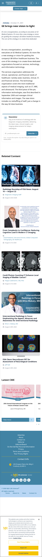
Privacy (21, 449)
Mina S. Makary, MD (11, 324)
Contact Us (21, 440)
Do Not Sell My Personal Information (21, 447)
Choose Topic (19, 8)
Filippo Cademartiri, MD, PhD (14, 281)
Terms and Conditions (21, 451)
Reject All (23, 548)
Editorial (21, 442)
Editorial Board (21, 444)
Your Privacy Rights (21, 454)
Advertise (21, 435)
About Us (16, 493)
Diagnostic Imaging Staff (13, 195)
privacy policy (7, 139)
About (21, 437)
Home (8, 493)
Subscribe (31, 133)
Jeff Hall (7, 365)
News (24, 493)
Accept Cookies (23, 553)
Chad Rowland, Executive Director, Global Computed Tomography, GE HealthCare (21, 238)
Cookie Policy (17, 538)
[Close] (39, 519)
